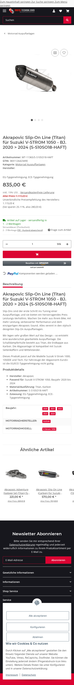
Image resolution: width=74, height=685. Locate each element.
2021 (53, 408)
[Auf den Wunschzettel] (64, 52)
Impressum (12, 674)
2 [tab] (35, 120)
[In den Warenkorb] (5, 43)
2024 (53, 413)
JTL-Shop (43, 680)
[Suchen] (67, 20)
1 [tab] (32, 120)
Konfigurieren (37, 627)
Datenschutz (29, 674)
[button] (54, 11)
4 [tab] (42, 120)
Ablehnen (38, 637)
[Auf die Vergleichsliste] (55, 52)
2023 (45, 413)
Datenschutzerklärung (22, 544)
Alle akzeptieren (38, 615)
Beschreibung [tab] (13, 284)
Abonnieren (58, 560)
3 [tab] (39, 120)
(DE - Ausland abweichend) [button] (30, 230)
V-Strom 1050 (49, 429)
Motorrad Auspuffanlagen (30, 164)
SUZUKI (46, 421)
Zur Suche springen (43, 1)
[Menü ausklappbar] (4, 9)
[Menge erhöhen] (67, 244)
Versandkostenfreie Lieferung (37, 192)
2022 (60, 408)
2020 (45, 408)
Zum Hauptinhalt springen (15, 1)
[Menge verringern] (6, 244)
